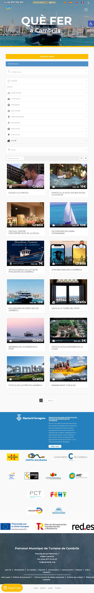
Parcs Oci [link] (15, 134)
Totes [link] (14, 81)
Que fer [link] (8, 570)
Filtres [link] (13, 150)
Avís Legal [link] (5, 577)
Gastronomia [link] (67, 570)
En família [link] (15, 99)
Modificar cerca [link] (16, 72)
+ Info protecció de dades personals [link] (48, 577)
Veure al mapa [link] (47, 56)
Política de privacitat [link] (21, 577)
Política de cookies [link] (75, 577)
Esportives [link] (15, 111)
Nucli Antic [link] (15, 128)
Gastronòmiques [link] (17, 117)
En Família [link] (31, 570)
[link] (91, 24)
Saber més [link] (55, 446)
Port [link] (13, 140)
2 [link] (44, 400)
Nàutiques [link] (15, 122)
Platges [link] (79, 570)
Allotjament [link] (19, 570)
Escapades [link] (15, 105)
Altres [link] (9, 87)
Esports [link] (42, 570)
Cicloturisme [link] (16, 93)
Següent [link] (50, 400)
